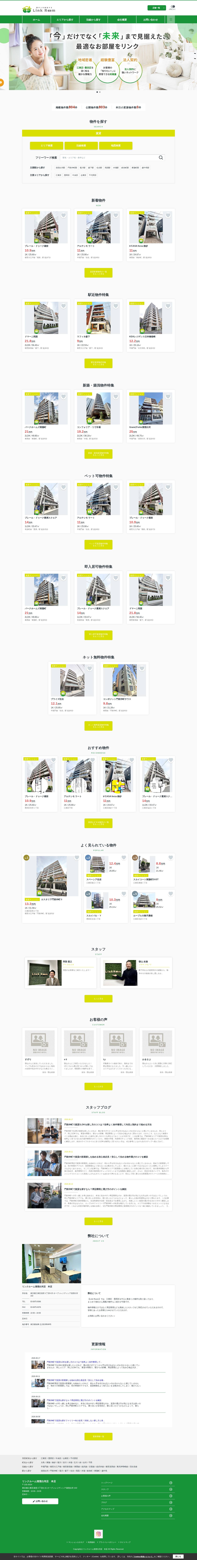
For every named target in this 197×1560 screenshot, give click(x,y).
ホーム (36, 19)
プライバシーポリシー (107, 1542)
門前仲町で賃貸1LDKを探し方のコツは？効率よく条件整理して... (74, 1362)
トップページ (106, 1483)
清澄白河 (44, 1471)
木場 (70, 1462)
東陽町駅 (135, 168)
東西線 (77, 1467)
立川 (76, 1462)
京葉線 (92, 1467)
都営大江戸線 (56, 1467)
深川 (65, 1462)
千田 (90, 1462)
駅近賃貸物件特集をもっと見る (98, 363)
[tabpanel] (98, 56)
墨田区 (67, 175)
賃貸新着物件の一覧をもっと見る (98, 273)
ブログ (104, 1502)
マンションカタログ (76, 1542)
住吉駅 (99, 168)
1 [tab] (97, 92)
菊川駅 (83, 168)
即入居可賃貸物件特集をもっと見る (98, 635)
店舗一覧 (156, 8)
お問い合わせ (150, 19)
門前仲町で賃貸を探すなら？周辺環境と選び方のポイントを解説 (74, 1400)
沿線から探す (93, 19)
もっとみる (98, 1086)
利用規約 (91, 1542)
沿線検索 (81, 145)
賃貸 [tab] (98, 133)
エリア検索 (47, 145)
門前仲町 (54, 1471)
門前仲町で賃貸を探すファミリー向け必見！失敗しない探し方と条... (76, 1420)
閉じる (178, 1556)
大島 (43, 1462)
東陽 (48, 1462)
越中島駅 (145, 168)
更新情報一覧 (98, 1436)
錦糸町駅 (125, 168)
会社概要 (122, 19)
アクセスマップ (107, 1509)
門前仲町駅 (72, 168)
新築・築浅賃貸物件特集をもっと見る (98, 454)
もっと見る (98, 999)
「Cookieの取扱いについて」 (143, 1557)
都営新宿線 (68, 1467)
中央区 (75, 175)
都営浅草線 (111, 1467)
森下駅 (91, 168)
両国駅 (107, 168)
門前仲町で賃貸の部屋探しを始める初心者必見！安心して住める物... (76, 1380)
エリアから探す (65, 19)
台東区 (83, 175)
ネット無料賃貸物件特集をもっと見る (98, 726)
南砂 (54, 1462)
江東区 (58, 175)
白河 (85, 1462)
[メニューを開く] (171, 19)
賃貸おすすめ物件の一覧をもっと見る (98, 823)
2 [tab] (100, 92)
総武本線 (100, 1467)
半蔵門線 (45, 1467)
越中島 (104, 1471)
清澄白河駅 (60, 168)
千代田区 (92, 175)
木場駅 (116, 168)
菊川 (59, 1462)
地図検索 (116, 145)
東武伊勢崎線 (123, 1467)
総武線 (85, 1467)
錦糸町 (89, 1471)
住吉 (72, 1471)
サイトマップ (125, 1542)
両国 (78, 1471)
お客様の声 (106, 1496)
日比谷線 (133, 1467)
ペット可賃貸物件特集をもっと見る (98, 544)
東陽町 (97, 1471)
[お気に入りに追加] (63, 215)
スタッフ (105, 1489)
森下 (67, 1471)
